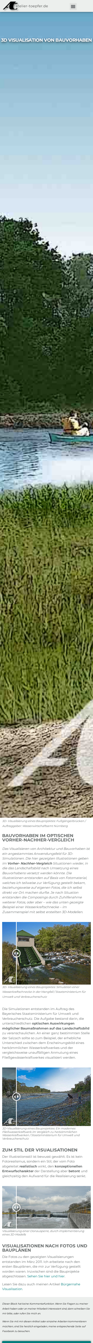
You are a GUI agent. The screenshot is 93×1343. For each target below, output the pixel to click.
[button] (73, 6)
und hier (58, 1276)
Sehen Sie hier (38, 1276)
